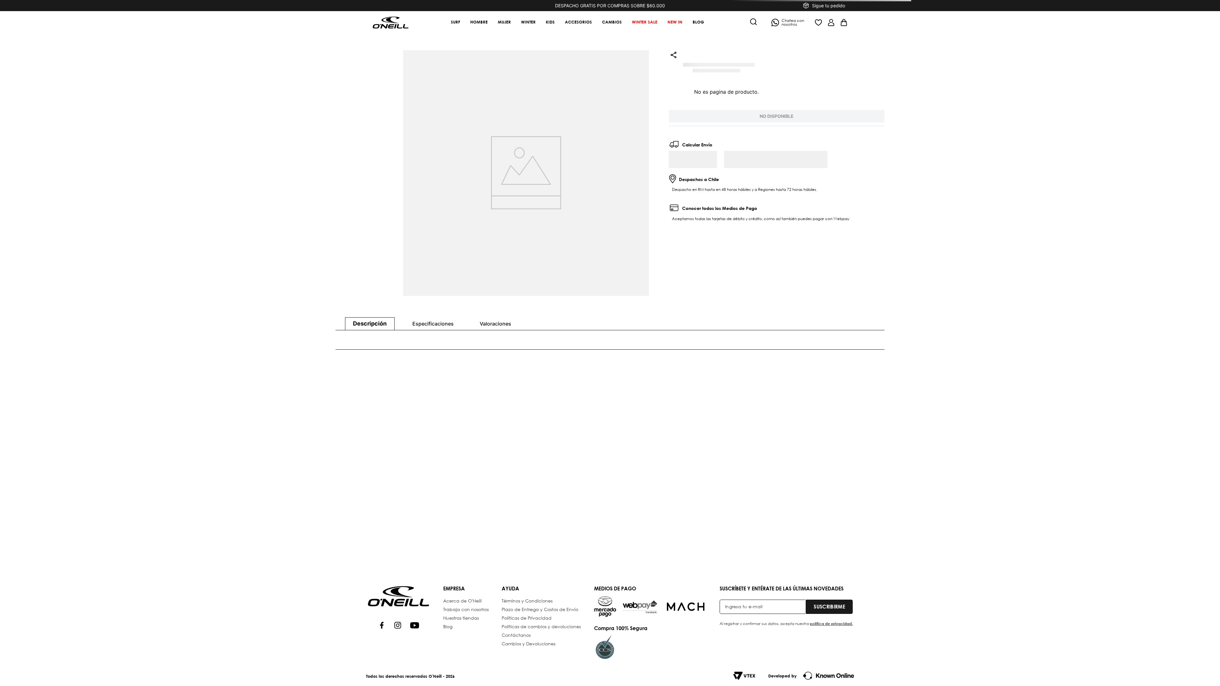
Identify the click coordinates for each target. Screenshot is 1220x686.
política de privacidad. (831, 623)
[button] (753, 22)
